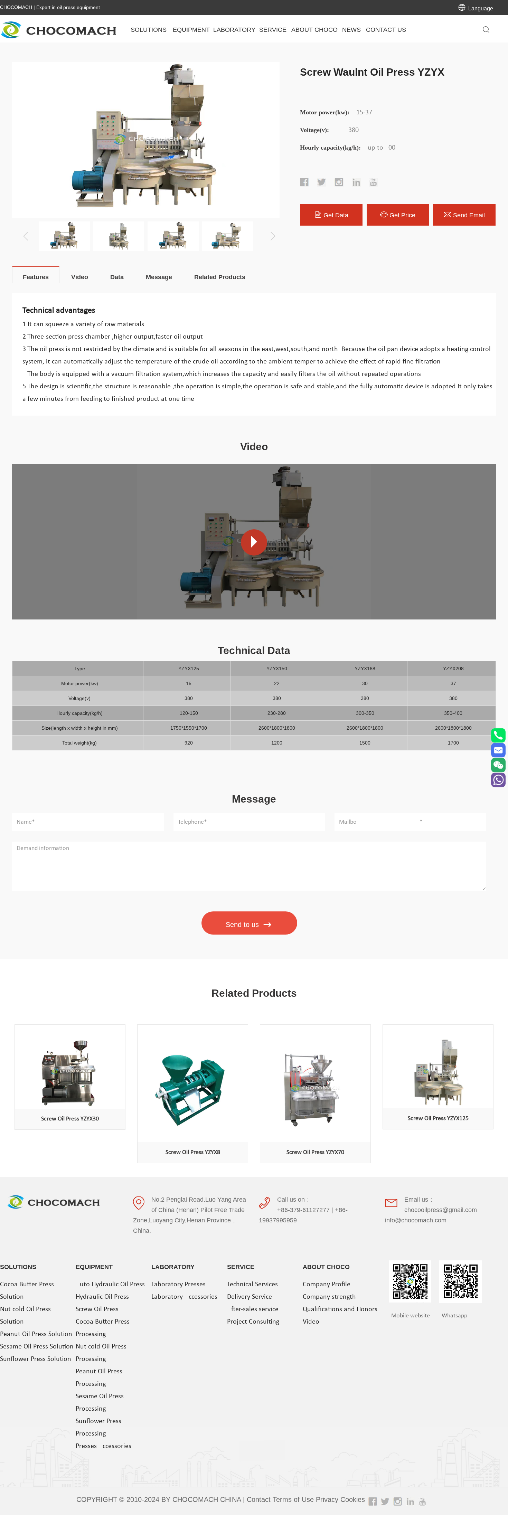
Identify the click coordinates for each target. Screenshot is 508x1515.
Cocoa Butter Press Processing (103, 1328)
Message (159, 277)
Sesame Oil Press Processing (100, 1402)
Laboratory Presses (178, 1284)
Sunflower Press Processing (98, 1427)
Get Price (402, 215)
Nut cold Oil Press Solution (25, 1315)
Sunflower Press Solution (35, 1359)
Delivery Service (249, 1297)
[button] (270, 231)
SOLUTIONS (18, 1266)
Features (36, 277)
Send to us (242, 924)
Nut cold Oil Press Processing (101, 1353)
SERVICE (240, 1266)
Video (79, 277)
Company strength (329, 1297)
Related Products (219, 277)
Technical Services (252, 1284)
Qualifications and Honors (340, 1309)
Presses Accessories (103, 1446)
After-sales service (253, 1309)
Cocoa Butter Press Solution (27, 1290)
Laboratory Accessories (184, 1297)
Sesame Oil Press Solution (37, 1346)
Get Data (335, 215)
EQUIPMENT (94, 1266)
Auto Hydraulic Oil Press (110, 1284)
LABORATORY (173, 1266)
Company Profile (326, 1284)
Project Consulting (253, 1321)
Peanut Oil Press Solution (36, 1334)
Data (117, 277)
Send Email (469, 215)
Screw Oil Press (97, 1309)
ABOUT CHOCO (326, 1266)
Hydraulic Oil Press (102, 1297)
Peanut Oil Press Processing (99, 1378)
